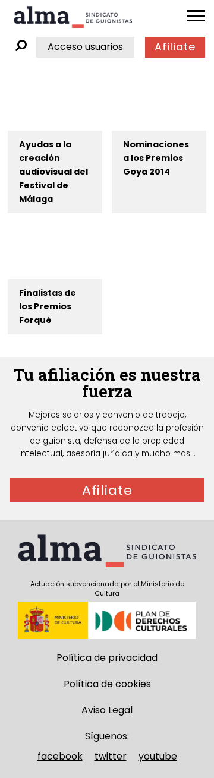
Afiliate (175, 47)
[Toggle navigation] (196, 16)
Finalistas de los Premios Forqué (47, 306)
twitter (111, 756)
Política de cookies (107, 684)
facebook (60, 756)
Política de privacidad (107, 658)
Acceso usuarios (85, 46)
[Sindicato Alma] (73, 17)
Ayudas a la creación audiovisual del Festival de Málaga (53, 171)
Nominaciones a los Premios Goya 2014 (156, 158)
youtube (158, 756)
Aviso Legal (107, 710)
